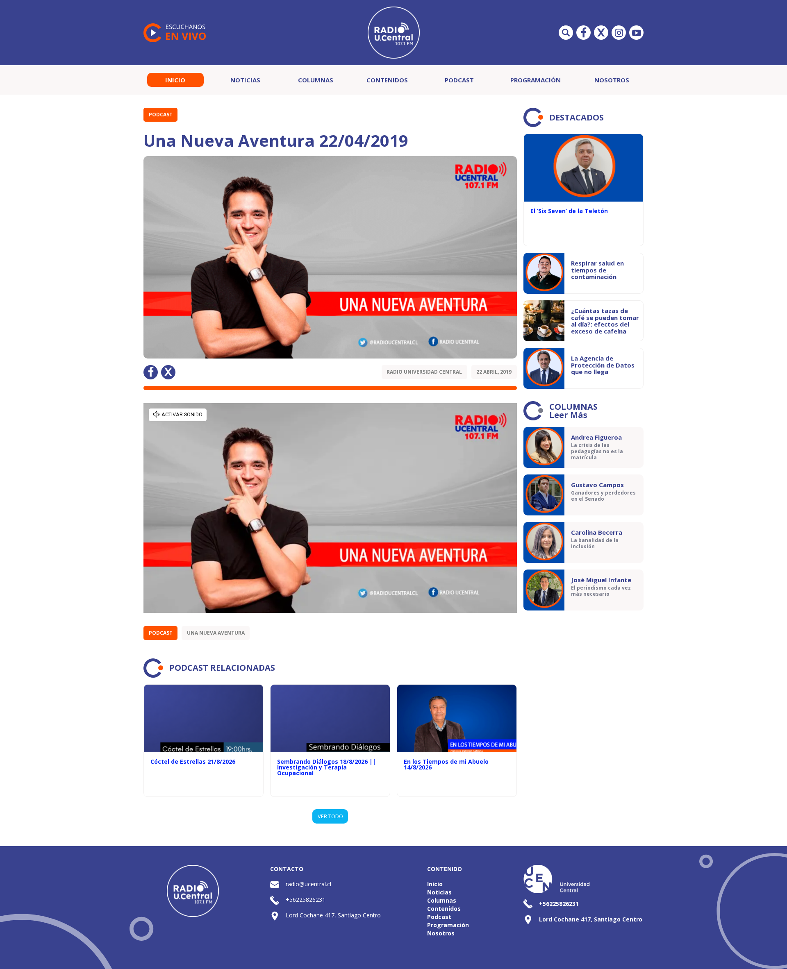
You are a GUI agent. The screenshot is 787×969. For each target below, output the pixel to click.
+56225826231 (305, 899)
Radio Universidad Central (424, 371)
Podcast (459, 80)
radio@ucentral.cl (308, 884)
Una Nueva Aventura (216, 632)
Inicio (175, 80)
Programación (535, 80)
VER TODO (330, 816)
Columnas (315, 80)
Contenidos (387, 80)
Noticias (245, 80)
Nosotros (611, 80)
